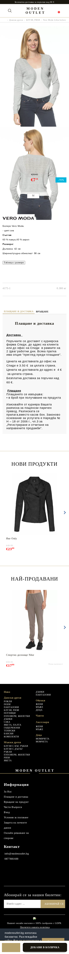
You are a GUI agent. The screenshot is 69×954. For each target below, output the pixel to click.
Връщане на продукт (16, 802)
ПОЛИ (7, 704)
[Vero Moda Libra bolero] (34, 125)
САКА (7, 722)
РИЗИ (7, 757)
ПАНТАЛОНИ (11, 707)
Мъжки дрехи (12, 742)
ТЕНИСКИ (9, 730)
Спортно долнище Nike (20, 655)
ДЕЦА (39, 710)
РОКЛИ (8, 701)
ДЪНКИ (8, 719)
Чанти (40, 715)
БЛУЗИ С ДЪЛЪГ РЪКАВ (13, 750)
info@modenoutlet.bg (16, 853)
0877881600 (11, 858)
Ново (7, 692)
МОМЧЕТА (42, 741)
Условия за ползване (16, 817)
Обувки (40, 700)
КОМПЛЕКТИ (11, 736)
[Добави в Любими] (11, 947)
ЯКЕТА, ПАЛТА (12, 725)
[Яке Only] (34, 504)
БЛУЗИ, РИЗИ (33, 20)
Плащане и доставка (18, 311)
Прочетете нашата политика (35, 927)
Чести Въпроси (13, 807)
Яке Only (11, 538)
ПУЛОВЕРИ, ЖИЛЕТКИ (17, 716)
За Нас (8, 791)
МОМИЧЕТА (42, 739)
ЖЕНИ (39, 704)
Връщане (42, 311)
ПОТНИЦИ (10, 713)
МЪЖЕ (39, 707)
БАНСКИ (8, 733)
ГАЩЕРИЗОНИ (12, 728)
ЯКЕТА (8, 760)
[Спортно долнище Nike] (34, 620)
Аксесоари (42, 722)
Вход (7, 812)
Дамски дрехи (16, 20)
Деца (39, 735)
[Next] (64, 512)
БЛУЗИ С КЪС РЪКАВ (16, 746)
